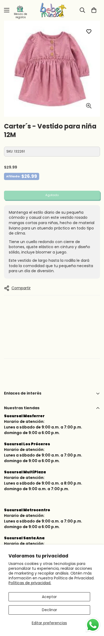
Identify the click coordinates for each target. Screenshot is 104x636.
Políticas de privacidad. (30, 583)
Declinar (49, 609)
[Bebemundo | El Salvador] (52, 10)
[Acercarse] (89, 106)
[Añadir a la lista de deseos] (89, 31)
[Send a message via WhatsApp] (93, 625)
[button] (94, 10)
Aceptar (49, 596)
